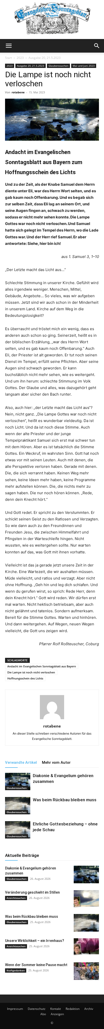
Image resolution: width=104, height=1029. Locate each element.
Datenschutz (36, 1009)
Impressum (15, 1009)
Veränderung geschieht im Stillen (32, 892)
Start (8, 58)
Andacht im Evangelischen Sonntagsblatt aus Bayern (41, 666)
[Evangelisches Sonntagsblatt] (52, 19)
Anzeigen (57, 1014)
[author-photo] (52, 719)
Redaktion (73, 1009)
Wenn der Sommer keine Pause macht (36, 965)
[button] (9, 46)
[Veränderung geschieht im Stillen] (86, 898)
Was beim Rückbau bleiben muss (64, 799)
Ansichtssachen (16, 898)
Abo (43, 1014)
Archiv (88, 1009)
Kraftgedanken (16, 970)
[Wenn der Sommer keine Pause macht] (86, 971)
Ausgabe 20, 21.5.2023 (45, 58)
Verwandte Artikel (21, 762)
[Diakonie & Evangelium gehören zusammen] (17, 781)
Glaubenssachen (58, 65)
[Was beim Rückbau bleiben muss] (17, 805)
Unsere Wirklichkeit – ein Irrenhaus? (34, 941)
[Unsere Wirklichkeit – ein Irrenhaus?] (86, 947)
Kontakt (55, 1009)
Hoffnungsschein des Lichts (25, 678)
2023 (20, 58)
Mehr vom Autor (56, 762)
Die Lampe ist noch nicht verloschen (31, 672)
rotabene (18, 92)
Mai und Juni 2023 (84, 65)
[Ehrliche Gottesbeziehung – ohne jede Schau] (17, 830)
